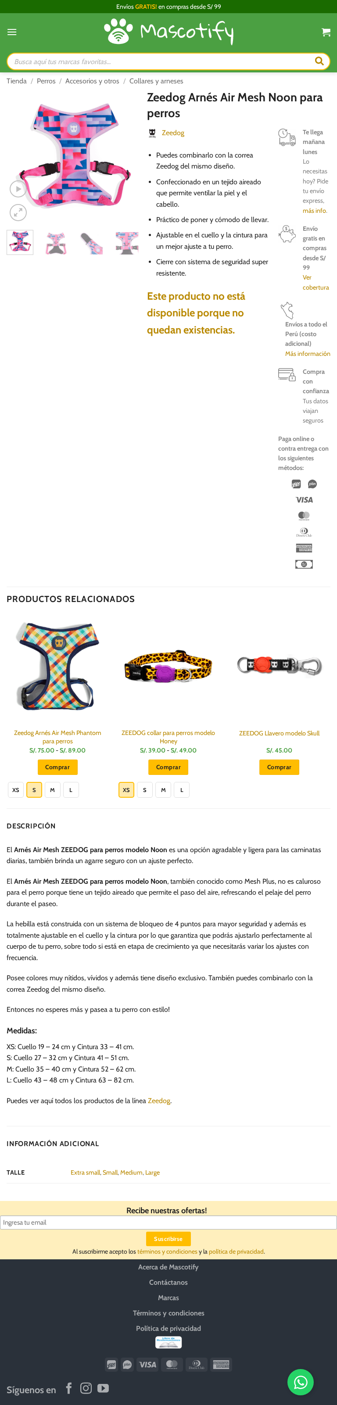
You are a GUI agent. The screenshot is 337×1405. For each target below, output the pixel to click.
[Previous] (20, 156)
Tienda (17, 81)
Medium (131, 1172)
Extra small (85, 1172)
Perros (46, 81)
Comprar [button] (279, 767)
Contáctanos (168, 1282)
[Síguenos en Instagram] (86, 1389)
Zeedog (173, 133)
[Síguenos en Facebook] (69, 1389)
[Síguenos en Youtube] (103, 1389)
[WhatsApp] (300, 1382)
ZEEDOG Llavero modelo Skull (279, 733)
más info (314, 211)
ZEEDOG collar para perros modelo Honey (168, 737)
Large (152, 1172)
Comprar (57, 767)
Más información (307, 354)
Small (110, 1172)
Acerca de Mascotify (168, 1266)
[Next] (127, 156)
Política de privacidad (168, 1328)
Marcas (168, 1297)
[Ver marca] (152, 133)
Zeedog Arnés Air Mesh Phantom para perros (57, 737)
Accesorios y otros (92, 81)
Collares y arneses (156, 81)
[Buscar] (319, 61)
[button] (12, 32)
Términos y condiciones (168, 1312)
